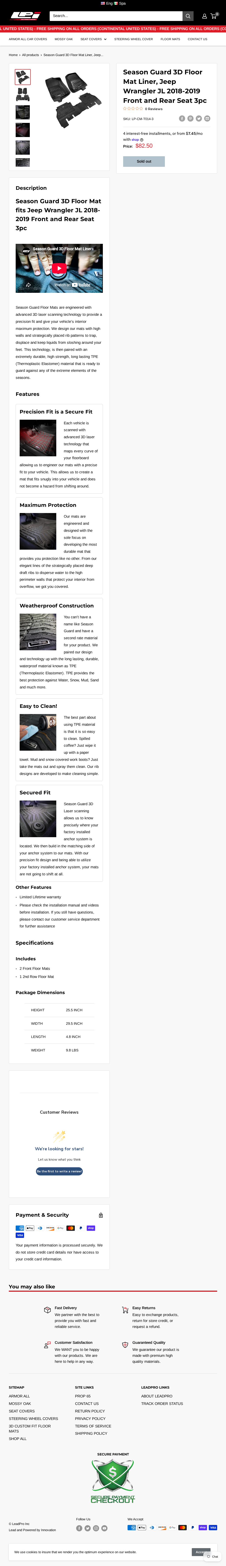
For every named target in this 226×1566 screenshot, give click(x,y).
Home (13, 55)
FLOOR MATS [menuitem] (170, 39)
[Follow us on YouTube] (104, 1528)
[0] (213, 16)
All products (30, 55)
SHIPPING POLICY (91, 1433)
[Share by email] (207, 118)
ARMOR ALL (19, 1396)
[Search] (188, 16)
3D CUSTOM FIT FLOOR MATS (30, 1429)
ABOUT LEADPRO (156, 1396)
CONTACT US (87, 1404)
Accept (201, 1552)
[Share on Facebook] (182, 118)
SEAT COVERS (22, 1411)
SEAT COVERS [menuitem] (91, 39)
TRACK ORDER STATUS (162, 1404)
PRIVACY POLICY (90, 1419)
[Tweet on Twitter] (199, 118)
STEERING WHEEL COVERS (33, 1419)
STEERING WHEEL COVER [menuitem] (133, 39)
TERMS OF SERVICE (93, 1426)
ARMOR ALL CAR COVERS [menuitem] (28, 39)
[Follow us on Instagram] (96, 1528)
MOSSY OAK (20, 1404)
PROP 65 (82, 1396)
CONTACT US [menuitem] (197, 39)
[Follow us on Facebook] (79, 1528)
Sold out (144, 161)
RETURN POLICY (90, 1411)
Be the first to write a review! (59, 1171)
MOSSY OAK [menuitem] (64, 39)
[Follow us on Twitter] (88, 1528)
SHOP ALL (17, 1439)
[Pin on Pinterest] (190, 118)
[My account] (204, 16)
